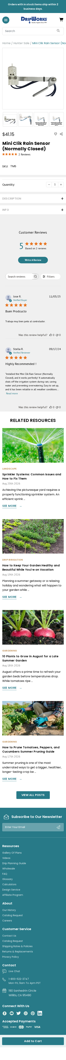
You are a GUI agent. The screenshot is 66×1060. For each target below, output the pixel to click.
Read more (12, 393)
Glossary (7, 879)
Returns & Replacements (17, 951)
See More (9, 506)
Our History (9, 910)
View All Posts (33, 795)
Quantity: (8, 185)
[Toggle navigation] (5, 20)
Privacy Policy (10, 957)
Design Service (11, 889)
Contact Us (9, 935)
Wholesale (8, 868)
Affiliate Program (12, 895)
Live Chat (14, 971)
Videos (6, 858)
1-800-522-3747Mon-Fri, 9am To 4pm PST (25, 981)
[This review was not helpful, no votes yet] (57, 335)
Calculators (9, 884)
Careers (7, 920)
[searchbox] (18, 276)
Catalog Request (12, 915)
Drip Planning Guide (14, 863)
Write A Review (33, 260)
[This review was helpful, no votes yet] (50, 335)
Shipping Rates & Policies (17, 946)
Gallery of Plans (12, 853)
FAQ (4, 874)
